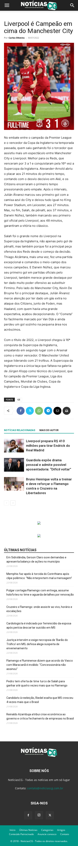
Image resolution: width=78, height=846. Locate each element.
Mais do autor (49, 430)
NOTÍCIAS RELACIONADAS (19, 430)
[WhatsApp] (39, 411)
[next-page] (12, 502)
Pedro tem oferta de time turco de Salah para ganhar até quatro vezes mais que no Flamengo (36, 683)
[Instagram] (39, 815)
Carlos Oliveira (17, 37)
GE (18, 399)
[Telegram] (48, 411)
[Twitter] (30, 411)
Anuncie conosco (47, 834)
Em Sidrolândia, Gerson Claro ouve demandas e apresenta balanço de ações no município (36, 559)
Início (12, 830)
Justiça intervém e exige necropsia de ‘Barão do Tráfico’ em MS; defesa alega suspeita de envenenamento (37, 644)
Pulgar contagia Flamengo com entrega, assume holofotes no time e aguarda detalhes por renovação (40, 592)
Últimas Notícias (28, 830)
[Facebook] (21, 411)
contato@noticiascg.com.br (45, 788)
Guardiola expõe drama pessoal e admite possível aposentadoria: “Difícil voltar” (48, 464)
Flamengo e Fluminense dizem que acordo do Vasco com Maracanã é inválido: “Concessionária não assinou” (39, 665)
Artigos (61, 830)
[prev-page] (6, 502)
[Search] (72, 5)
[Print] (67, 411)
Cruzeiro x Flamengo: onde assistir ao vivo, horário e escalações (39, 609)
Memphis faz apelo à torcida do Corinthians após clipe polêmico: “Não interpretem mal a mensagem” (39, 576)
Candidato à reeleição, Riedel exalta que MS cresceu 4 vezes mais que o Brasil (39, 700)
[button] (6, 5)
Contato (64, 834)
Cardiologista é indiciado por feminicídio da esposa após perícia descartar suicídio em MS (38, 625)
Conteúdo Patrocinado (21, 834)
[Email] (57, 411)
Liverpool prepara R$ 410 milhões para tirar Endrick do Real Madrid (48, 445)
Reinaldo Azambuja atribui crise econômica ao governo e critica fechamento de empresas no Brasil (40, 716)
